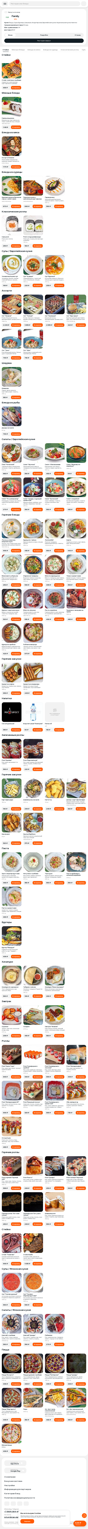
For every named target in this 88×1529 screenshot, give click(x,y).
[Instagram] (26, 1503)
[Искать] (78, 3)
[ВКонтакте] (6, 1503)
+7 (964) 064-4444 (13, 1512)
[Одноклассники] (19, 1503)
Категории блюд (12, 1493)
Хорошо (27, 1521)
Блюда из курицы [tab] (50, 50)
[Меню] (5, 3)
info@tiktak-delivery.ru (14, 1517)
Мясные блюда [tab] (18, 50)
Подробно (44, 35)
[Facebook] (13, 1503)
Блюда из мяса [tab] (34, 50)
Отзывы (78, 35)
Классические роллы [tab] (70, 50)
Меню (10, 35)
